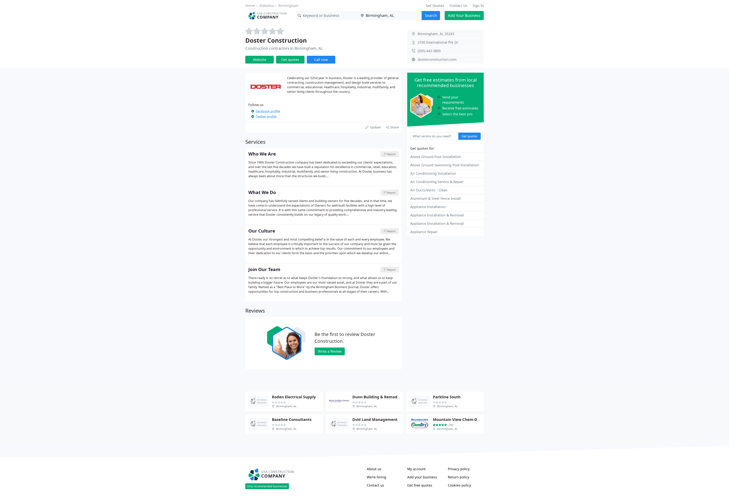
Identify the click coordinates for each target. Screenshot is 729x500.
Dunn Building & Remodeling (379, 396)
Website (259, 59)
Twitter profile (266, 116)
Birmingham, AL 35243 (436, 33)
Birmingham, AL (286, 406)
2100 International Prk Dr (438, 42)
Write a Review (330, 351)
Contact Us (458, 5)
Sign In (478, 5)
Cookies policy (459, 485)
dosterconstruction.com (437, 59)
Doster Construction (276, 40)
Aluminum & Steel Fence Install (435, 198)
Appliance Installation (428, 206)
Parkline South (447, 396)
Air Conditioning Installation (433, 173)
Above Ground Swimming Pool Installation (444, 165)
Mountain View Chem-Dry (457, 419)
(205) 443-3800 (429, 51)
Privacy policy (459, 469)
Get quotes (290, 59)
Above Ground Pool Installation (435, 156)
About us (374, 469)
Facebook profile (268, 111)
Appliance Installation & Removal (437, 215)
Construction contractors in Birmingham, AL (284, 48)
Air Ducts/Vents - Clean (428, 190)
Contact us (375, 485)
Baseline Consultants (292, 419)
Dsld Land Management (375, 419)
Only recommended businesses (267, 486)
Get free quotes (419, 485)
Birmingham (288, 5)
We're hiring (376, 477)
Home (250, 5)
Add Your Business (464, 15)
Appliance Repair (423, 232)
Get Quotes (435, 5)
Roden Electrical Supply (294, 396)
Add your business (422, 477)
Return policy (458, 477)
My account (416, 469)
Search (431, 15)
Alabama (267, 5)
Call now (321, 59)
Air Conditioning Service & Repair (437, 181)
